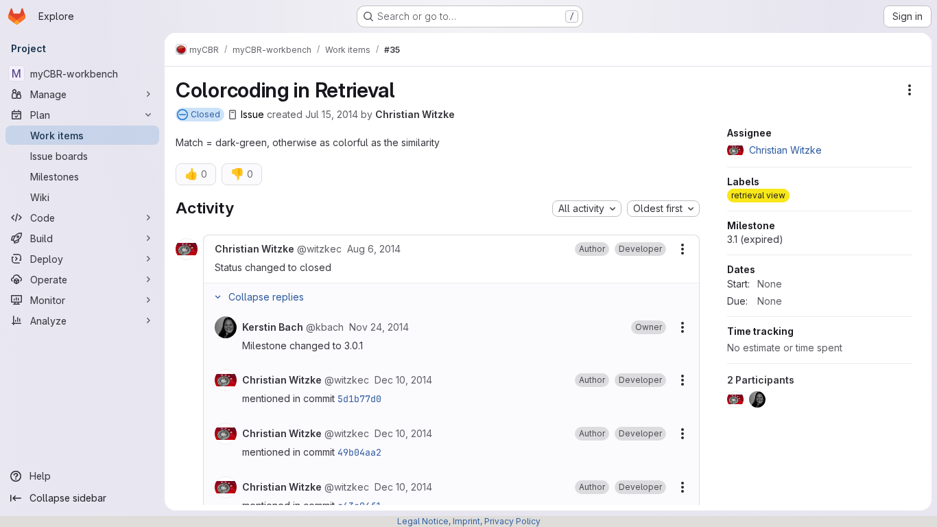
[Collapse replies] (217, 297)
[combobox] (586, 208)
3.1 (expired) (755, 239)
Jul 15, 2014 (331, 114)
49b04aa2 (359, 452)
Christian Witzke (415, 114)
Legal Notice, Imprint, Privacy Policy (469, 521)
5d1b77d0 (359, 399)
